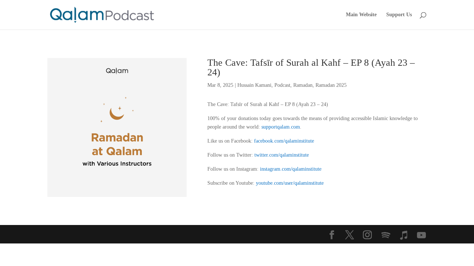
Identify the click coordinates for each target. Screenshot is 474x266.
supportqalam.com (280, 127)
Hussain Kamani (254, 85)
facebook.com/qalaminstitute (284, 141)
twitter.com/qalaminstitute (281, 155)
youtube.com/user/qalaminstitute (290, 183)
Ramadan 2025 (331, 85)
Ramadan (303, 85)
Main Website (361, 14)
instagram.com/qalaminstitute (290, 169)
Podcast (282, 85)
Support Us (399, 14)
